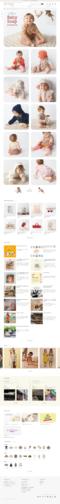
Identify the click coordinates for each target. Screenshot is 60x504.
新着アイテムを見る (30, 237)
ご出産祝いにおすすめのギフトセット (27, 424)
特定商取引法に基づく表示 (27, 488)
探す (47, 4)
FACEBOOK (41, 481)
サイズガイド (25, 482)
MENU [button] (55, 4)
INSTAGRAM (42, 482)
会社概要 (24, 491)
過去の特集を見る (30, 340)
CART (52, 4)
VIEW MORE (16, 402)
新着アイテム (30, 6)
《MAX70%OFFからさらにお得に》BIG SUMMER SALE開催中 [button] (30, 0)
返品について (25, 485)
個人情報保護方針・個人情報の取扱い (28, 487)
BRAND (12, 6)
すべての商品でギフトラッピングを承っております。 (11, 424)
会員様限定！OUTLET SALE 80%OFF (9, 437)
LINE (40, 484)
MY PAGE (50, 4)
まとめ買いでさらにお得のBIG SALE (45, 424)
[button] (2, 11)
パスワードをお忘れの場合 (27, 490)
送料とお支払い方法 (26, 484)
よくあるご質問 (25, 481)
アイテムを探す (47, 6)
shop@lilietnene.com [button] (8, 485)
